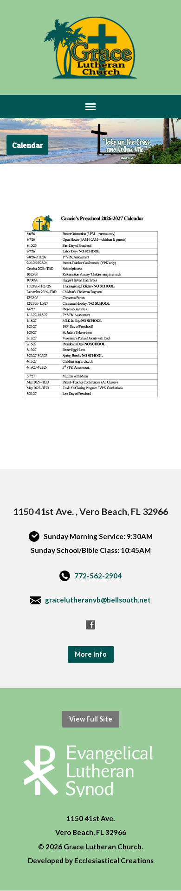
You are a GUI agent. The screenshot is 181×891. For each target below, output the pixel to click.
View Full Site (90, 719)
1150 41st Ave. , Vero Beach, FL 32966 (90, 511)
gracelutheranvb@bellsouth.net (98, 600)
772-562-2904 (98, 575)
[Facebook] (90, 624)
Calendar (27, 145)
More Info (91, 654)
